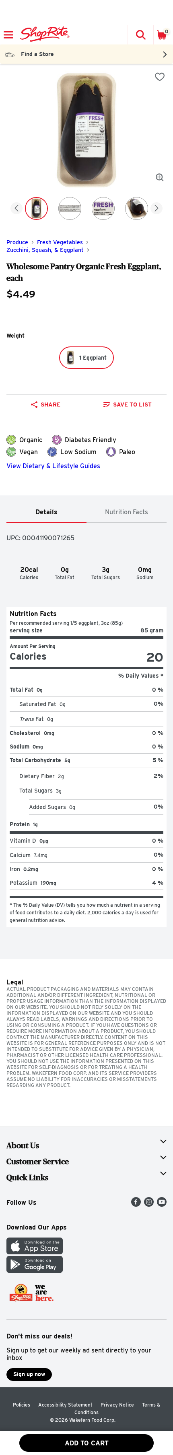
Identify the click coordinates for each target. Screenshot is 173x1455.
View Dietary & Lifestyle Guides (53, 466)
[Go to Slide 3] (103, 208)
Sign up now (29, 1374)
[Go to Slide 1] (36, 208)
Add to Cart (87, 1443)
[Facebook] (136, 1204)
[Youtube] (162, 1204)
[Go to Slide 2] (70, 208)
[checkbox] (160, 77)
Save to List (132, 404)
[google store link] (34, 1270)
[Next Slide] (156, 208)
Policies (21, 1405)
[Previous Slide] (16, 208)
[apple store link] (34, 1252)
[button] (140, 34)
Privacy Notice (117, 1405)
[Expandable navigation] (8, 34)
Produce (17, 242)
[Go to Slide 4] (136, 208)
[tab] (46, 512)
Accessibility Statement (65, 1405)
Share (50, 404)
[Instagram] (149, 1204)
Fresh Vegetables (60, 242)
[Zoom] (160, 177)
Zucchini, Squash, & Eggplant (45, 250)
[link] (127, 404)
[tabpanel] (86, 725)
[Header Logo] (43, 34)
